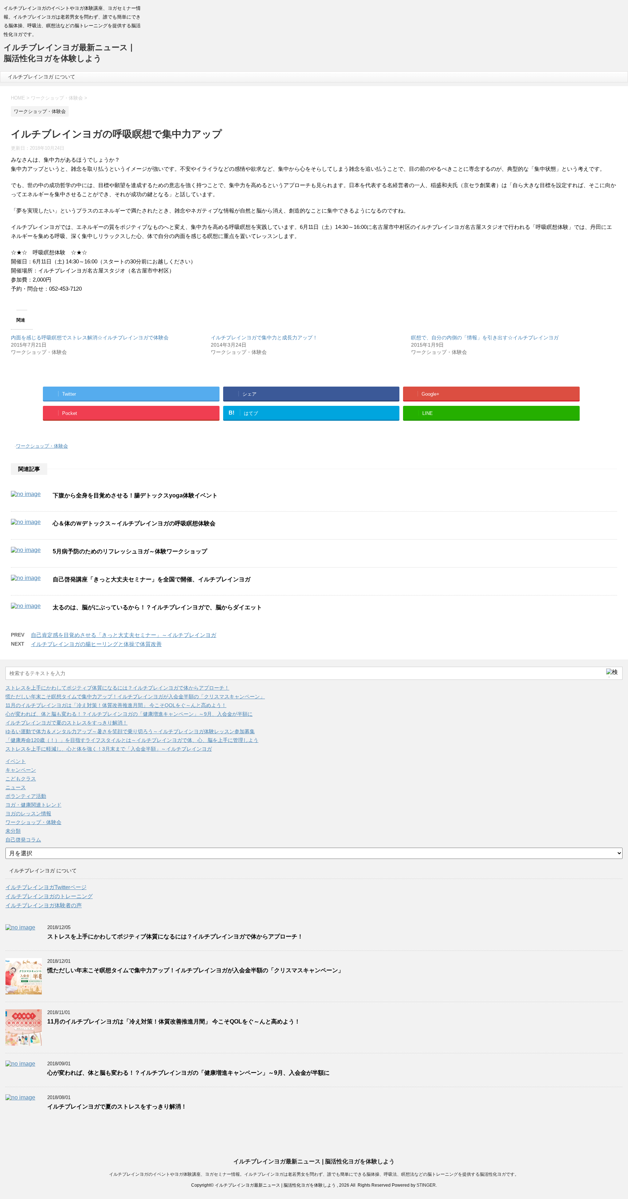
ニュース (15, 787)
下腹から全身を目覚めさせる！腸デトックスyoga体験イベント (135, 495)
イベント (15, 761)
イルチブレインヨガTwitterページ (45, 887)
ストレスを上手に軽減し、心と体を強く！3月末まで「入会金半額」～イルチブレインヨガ (108, 749)
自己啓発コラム (23, 840)
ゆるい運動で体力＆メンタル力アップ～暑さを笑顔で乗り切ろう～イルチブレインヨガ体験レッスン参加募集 (130, 731)
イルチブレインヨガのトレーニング (49, 896)
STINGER (426, 1185)
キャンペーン (20, 770)
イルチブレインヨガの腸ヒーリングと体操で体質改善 (96, 644)
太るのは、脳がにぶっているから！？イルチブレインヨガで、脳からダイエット (157, 607)
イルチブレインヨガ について (41, 77)
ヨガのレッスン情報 (28, 813)
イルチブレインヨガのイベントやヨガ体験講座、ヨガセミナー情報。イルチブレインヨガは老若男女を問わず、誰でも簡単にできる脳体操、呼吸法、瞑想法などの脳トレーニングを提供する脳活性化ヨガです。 (314, 1174)
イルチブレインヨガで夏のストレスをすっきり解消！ (66, 723)
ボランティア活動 (25, 796)
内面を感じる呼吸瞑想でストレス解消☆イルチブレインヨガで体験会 (90, 337)
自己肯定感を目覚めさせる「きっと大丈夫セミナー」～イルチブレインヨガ (123, 635)
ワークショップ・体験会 (42, 446)
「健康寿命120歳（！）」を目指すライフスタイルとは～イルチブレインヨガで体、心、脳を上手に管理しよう (131, 740)
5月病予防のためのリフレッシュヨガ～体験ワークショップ (130, 551)
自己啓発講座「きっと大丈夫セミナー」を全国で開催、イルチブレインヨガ (151, 579)
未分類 (13, 831)
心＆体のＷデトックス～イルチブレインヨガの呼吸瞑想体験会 (134, 523)
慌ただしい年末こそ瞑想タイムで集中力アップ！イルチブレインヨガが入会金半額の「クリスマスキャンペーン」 (135, 696)
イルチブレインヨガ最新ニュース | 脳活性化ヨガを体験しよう (314, 1161)
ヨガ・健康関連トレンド (33, 805)
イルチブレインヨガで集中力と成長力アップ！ (264, 337)
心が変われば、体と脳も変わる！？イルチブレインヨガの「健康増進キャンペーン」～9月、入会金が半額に (129, 714)
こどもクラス (20, 779)
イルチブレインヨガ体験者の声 (43, 905)
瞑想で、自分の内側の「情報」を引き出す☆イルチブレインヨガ (485, 337)
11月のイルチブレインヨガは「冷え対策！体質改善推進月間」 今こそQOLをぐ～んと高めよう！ (115, 705)
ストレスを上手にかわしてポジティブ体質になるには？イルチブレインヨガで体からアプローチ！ (117, 688)
